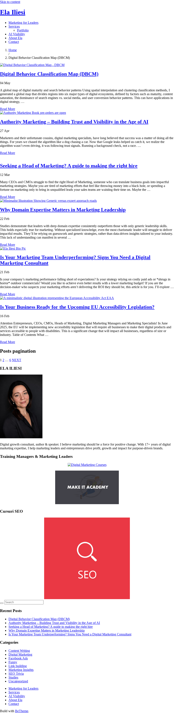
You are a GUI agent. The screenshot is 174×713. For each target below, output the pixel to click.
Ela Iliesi (12, 12)
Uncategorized (18, 681)
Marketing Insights (21, 670)
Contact (13, 42)
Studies (13, 677)
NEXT (16, 360)
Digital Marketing (20, 654)
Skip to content (10, 2)
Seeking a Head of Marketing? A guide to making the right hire (69, 165)
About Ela (15, 38)
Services (14, 26)
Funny (12, 662)
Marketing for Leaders (23, 22)
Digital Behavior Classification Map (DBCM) (49, 74)
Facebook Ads (18, 658)
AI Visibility (16, 34)
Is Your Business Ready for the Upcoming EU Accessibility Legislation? (77, 307)
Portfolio (23, 30)
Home (12, 50)
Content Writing (19, 650)
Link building (17, 666)
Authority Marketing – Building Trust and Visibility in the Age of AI (74, 121)
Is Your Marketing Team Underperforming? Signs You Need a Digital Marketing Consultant (69, 634)
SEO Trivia (16, 673)
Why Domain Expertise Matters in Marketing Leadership (63, 209)
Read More (7, 109)
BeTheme (21, 711)
